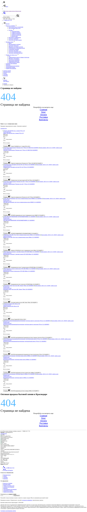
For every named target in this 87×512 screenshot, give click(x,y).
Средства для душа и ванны (15, 40)
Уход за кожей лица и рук (14, 28)
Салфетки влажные (15, 32)
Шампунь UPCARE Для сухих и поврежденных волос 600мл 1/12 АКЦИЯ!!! (21, 237)
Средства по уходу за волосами (16, 27)
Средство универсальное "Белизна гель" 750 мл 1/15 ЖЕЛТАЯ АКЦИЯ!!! (20, 150)
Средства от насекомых (14, 59)
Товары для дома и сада (11, 55)
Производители (7, 72)
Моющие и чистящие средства (16, 46)
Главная (43, 109)
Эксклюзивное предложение (12, 66)
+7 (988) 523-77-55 (7, 20)
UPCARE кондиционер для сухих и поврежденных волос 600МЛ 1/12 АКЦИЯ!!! (22, 202)
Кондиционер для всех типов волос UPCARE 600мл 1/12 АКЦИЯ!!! (19, 271)
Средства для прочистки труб (15, 53)
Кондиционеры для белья (14, 44)
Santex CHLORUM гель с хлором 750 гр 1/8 (13, 133)
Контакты (5, 75)
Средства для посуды (13, 45)
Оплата (5, 73)
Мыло (10, 43)
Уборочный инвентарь (14, 61)
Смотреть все (4, 128)
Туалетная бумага (15, 31)
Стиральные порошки (14, 49)
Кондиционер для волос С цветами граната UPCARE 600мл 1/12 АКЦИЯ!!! (21, 254)
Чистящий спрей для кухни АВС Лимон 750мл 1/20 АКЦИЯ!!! (18, 289)
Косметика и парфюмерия (15, 37)
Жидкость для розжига (14, 58)
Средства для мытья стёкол (15, 51)
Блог (43, 112)
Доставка (5, 74)
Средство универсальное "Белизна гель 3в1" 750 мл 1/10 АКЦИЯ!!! (19, 184)
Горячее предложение (11, 68)
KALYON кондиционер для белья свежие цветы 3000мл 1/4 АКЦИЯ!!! (19, 359)
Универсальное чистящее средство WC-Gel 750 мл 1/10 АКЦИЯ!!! (18, 167)
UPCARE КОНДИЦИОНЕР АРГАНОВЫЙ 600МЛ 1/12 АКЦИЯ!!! (19, 220)
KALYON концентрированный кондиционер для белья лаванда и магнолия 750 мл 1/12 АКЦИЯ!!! (26, 324)
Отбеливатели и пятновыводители (17, 48)
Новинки (8, 64)
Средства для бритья (13, 38)
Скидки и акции (7, 70)
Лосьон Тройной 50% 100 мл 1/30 (11, 306)
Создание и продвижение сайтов (8, 510)
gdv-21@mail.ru (9, 470)
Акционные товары (10, 67)
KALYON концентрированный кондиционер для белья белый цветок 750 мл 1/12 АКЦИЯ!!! (24, 341)
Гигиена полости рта (16, 35)
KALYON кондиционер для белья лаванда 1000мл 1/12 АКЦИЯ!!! (18, 377)
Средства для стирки (13, 50)
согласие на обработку (27, 500)
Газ (9, 56)
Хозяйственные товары (14, 62)
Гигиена (11, 30)
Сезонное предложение (11, 63)
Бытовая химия (9, 42)
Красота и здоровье (10, 25)
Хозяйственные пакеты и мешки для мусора (19, 57)
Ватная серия (14, 36)
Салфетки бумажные (16, 33)
